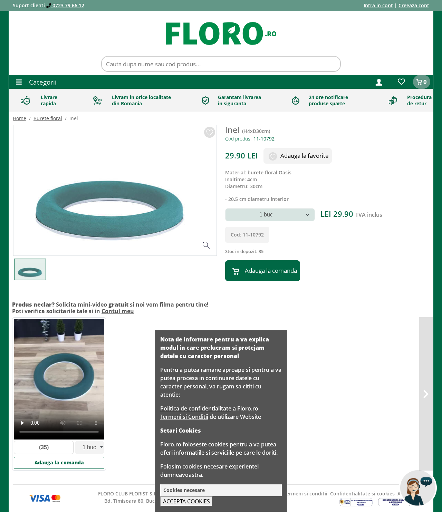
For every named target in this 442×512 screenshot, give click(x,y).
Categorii (42, 82)
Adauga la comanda (271, 270)
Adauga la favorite (304, 156)
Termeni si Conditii (184, 417)
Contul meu (118, 311)
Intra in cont (378, 5)
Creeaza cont (413, 5)
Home (19, 118)
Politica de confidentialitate (195, 408)
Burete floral (47, 118)
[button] (379, 81)
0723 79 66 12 (67, 5)
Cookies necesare (184, 490)
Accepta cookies (186, 501)
